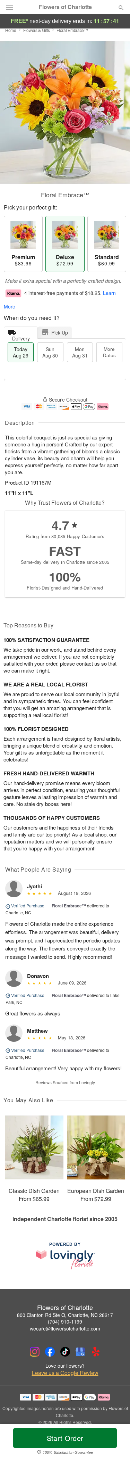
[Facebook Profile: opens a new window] (50, 1352)
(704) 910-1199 (65, 1321)
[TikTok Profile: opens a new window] (65, 1352)
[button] (115, 1442)
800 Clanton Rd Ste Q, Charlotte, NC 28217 (65, 1314)
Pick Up (59, 332)
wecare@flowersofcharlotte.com (65, 1328)
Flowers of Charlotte (65, 7)
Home (10, 30)
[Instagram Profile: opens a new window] (35, 1352)
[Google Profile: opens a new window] (80, 1352)
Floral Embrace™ (69, 906)
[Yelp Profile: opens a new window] (96, 1352)
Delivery (21, 337)
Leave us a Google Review (65, 1373)
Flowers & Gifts (36, 30)
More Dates (109, 352)
